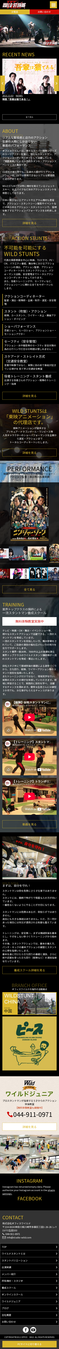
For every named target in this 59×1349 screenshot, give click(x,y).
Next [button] (56, 83)
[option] (29, 80)
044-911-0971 (32, 1114)
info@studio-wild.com (19, 1237)
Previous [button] (2, 83)
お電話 (14, 11)
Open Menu (53, 4)
